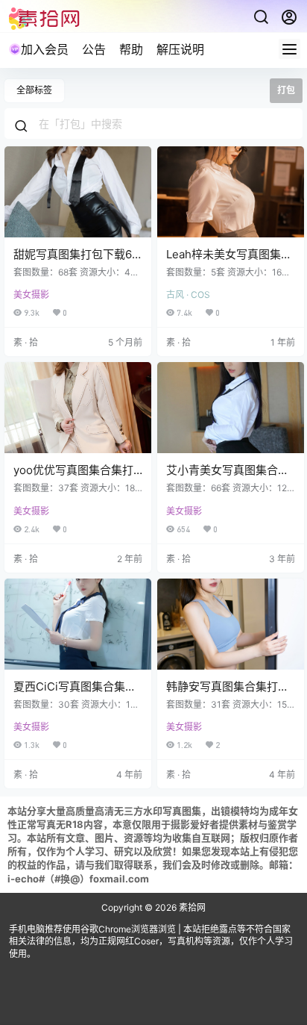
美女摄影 (31, 294)
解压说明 (180, 49)
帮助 (131, 49)
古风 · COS (188, 294)
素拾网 (191, 907)
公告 (94, 49)
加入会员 (45, 49)
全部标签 (34, 90)
